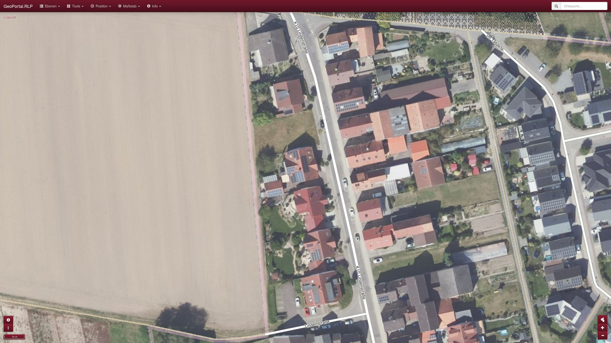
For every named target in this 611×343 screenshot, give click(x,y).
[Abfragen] (8, 320)
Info (155, 6)
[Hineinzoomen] (602, 327)
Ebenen (51, 6)
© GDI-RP (10, 17)
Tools (76, 6)
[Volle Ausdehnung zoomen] (602, 319)
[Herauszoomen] (602, 335)
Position (102, 6)
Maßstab (130, 6)
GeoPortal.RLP (18, 6)
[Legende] (8, 328)
